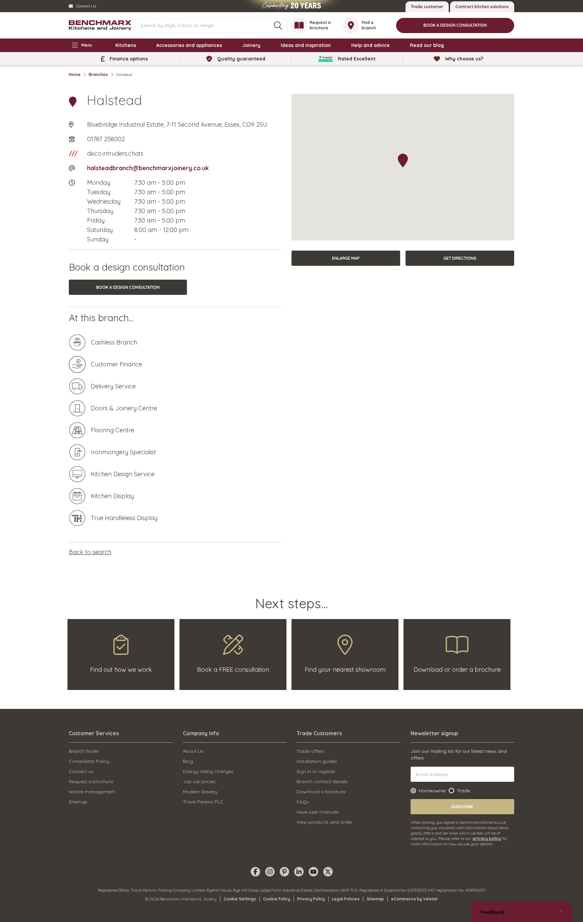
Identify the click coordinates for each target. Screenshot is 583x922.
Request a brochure (91, 781)
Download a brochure (321, 792)
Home (75, 74)
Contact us (81, 771)
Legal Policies (346, 898)
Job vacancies (199, 781)
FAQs (303, 802)
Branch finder (84, 751)
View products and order (324, 822)
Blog (188, 761)
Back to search (90, 552)
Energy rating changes (208, 771)
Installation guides (317, 761)
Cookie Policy (276, 898)
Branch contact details (322, 781)
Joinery (251, 45)
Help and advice (370, 45)
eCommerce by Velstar (414, 898)
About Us (193, 751)
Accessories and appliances (189, 45)
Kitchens (125, 45)
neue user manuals (318, 812)
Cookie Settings (240, 898)
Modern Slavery (200, 792)
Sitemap (78, 802)
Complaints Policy (89, 761)
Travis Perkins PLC (203, 802)
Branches (98, 74)
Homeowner (432, 791)
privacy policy (487, 838)
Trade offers (310, 751)
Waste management (92, 792)
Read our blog (427, 45)
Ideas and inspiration (306, 45)
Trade (463, 791)
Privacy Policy (311, 898)
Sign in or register (316, 771)
